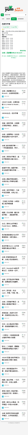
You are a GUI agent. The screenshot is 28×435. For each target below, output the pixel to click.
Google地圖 (6, 27)
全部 (3, 18)
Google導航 (14, 27)
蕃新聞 (8, 18)
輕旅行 (14, 18)
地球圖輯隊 (21, 18)
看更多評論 (23, 50)
